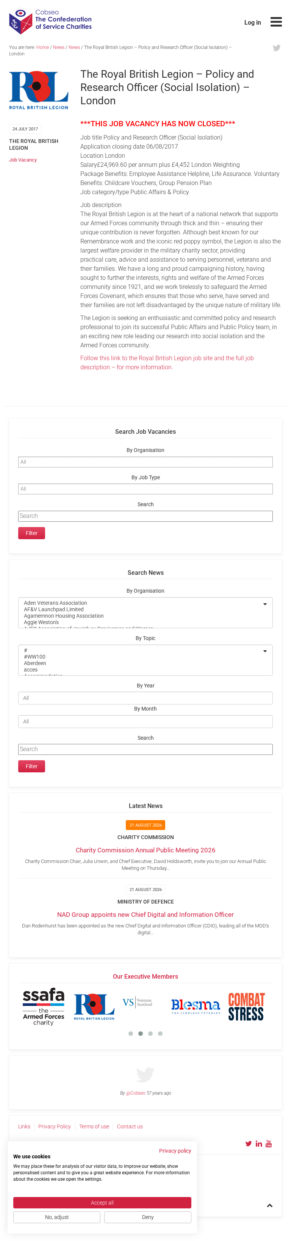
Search (146, 504)
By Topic (145, 638)
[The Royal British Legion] (94, 1007)
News (58, 47)
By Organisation (145, 450)
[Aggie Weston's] (140, 622)
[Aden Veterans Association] (140, 603)
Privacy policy (175, 1151)
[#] (140, 650)
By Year (146, 685)
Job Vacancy (23, 160)
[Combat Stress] (246, 1007)
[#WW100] (140, 657)
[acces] (140, 670)
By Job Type (145, 477)
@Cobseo (136, 1093)
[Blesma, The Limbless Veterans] (196, 1007)
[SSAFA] (43, 1007)
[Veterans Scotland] (145, 1007)
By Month (145, 709)
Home (42, 47)
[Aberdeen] (140, 663)
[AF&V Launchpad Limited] (140, 609)
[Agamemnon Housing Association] (140, 616)
